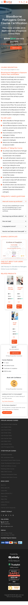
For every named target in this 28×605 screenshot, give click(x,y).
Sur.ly (16, 578)
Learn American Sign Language (9, 424)
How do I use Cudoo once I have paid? (13, 231)
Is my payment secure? (9, 226)
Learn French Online (6, 430)
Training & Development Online (9, 474)
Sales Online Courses (6, 471)
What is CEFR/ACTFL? (6, 493)
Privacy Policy (18, 596)
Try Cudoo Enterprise (7, 401)
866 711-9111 (5, 522)
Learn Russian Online (6, 435)
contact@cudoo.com (7, 526)
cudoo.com (14, 575)
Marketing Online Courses (7, 469)
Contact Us (4, 505)
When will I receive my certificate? (12, 201)
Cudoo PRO (4, 490)
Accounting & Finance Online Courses (10, 460)
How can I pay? (6, 221)
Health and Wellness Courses (8, 466)
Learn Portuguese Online (7, 447)
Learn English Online (6, 427)
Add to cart (9, 306)
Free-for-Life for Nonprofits (8, 507)
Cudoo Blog (4, 496)
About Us (3, 485)
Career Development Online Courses (10, 463)
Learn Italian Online (6, 441)
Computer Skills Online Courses (9, 477)
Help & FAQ (4, 499)
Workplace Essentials (6, 454)
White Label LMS (5, 488)
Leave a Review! (5, 502)
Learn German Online (6, 438)
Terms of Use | (10, 596)
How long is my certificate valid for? (13, 216)
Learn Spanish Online (6, 444)
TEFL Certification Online (7, 457)
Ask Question (7, 412)
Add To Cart (16, 48)
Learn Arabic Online (6, 432)
